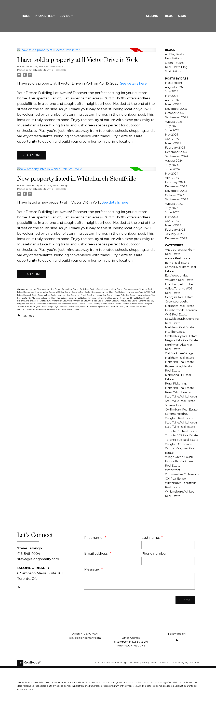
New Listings (173, 58)
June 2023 (172, 212)
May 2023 (171, 216)
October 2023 (174, 195)
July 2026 (171, 91)
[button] (18, 587)
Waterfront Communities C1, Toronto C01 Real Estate (123, 307)
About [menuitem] (183, 16)
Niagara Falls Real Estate (125, 295)
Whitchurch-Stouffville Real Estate (47, 70)
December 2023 (176, 186)
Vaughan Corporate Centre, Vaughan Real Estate (180, 448)
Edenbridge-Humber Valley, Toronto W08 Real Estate (47, 292)
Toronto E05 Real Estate (111, 304)
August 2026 (174, 87)
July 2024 (171, 165)
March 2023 (173, 225)
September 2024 (176, 156)
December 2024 (176, 152)
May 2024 (171, 173)
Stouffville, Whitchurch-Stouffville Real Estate (57, 304)
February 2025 (175, 147)
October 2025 (174, 113)
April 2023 (172, 221)
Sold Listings (173, 71)
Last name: (150, 538)
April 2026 (172, 100)
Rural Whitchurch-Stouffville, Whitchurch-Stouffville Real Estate (75, 301)
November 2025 (176, 108)
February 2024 (175, 182)
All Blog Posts (174, 54)
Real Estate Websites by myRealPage (178, 662)
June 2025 (172, 130)
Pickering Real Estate (77, 298)
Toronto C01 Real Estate (89, 304)
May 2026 (171, 95)
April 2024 (172, 177)
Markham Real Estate (67, 295)
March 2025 (173, 143)
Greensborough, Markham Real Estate (108, 292)
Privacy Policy (148, 662)
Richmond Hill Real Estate (131, 298)
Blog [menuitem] (169, 16)
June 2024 (172, 169)
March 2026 (173, 104)
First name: (94, 538)
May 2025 (171, 134)
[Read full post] (86, 52)
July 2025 (171, 126)
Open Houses (174, 62)
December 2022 (176, 238)
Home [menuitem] (26, 16)
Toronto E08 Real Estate (133, 304)
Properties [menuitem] (44, 16)
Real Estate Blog (176, 67)
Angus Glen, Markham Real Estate (46, 289)
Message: (92, 569)
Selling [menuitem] (152, 16)
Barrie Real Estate (88, 289)
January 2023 (174, 234)
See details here (133, 83)
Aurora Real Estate (70, 289)
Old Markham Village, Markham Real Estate (48, 298)
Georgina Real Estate (81, 292)
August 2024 (174, 160)
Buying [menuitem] (65, 16)
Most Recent (173, 82)
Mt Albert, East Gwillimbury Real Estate (95, 295)
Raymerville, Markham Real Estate (103, 298)
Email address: (96, 553)
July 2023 (171, 208)
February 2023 (175, 229)
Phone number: (154, 553)
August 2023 (174, 203)
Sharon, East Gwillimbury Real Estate (121, 301)
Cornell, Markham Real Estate (110, 289)
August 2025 (174, 121)
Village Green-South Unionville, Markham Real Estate (75, 307)
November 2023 (176, 190)
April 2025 (172, 139)
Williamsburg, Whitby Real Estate (64, 309)
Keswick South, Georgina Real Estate (40, 295)
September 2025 (176, 117)
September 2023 (176, 199)
